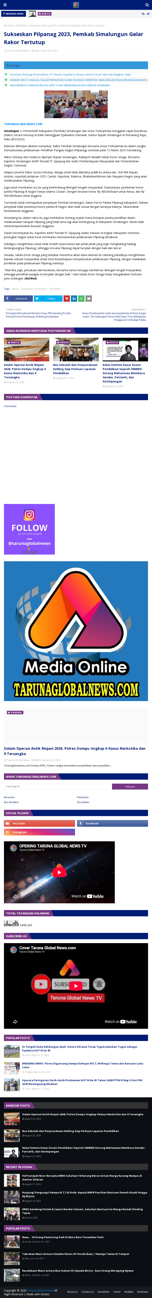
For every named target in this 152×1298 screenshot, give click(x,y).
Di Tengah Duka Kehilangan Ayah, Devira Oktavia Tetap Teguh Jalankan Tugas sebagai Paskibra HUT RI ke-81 (79, 1048)
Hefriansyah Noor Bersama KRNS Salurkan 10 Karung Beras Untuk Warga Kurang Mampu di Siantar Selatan (82, 1177)
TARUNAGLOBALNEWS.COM (23, 124)
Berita (15, 288)
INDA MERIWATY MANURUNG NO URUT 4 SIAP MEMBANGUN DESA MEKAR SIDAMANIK (60, 85)
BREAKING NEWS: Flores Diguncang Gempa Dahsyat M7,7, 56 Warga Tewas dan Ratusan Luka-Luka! (83, 1065)
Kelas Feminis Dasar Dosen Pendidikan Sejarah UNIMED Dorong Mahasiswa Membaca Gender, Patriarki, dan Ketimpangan (124, 373)
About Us (72, 1291)
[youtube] (39, 823)
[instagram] (39, 832)
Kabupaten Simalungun (34, 288)
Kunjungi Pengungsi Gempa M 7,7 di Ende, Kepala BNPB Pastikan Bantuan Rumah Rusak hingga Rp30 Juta (84, 1194)
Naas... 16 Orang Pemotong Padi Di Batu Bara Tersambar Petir (63, 1237)
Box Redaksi (11, 802)
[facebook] (112, 823)
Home (117, 1291)
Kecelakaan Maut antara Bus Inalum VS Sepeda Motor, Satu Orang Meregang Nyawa (78, 1270)
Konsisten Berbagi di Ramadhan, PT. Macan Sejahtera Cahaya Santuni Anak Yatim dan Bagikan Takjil (70, 74)
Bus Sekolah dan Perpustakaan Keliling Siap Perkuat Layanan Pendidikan (75, 369)
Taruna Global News (18, 50)
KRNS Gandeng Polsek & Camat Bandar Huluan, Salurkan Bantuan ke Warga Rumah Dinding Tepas (82, 1211)
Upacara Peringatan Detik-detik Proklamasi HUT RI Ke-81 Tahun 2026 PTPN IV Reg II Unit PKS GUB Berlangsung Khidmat (82, 1082)
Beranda (9, 25)
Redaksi (128, 1291)
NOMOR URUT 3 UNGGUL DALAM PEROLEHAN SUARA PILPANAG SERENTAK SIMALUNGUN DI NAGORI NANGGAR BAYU (78, 80)
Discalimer (83, 802)
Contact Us (88, 1291)
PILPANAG (21, 25)
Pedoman (83, 797)
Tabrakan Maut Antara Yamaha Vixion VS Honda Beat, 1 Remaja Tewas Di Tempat (75, 1254)
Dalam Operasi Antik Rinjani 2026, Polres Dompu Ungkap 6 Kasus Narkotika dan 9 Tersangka (25, 371)
